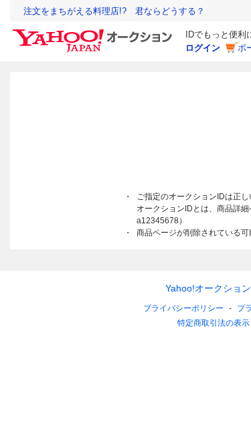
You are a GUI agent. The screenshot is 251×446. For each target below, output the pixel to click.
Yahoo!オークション (208, 288)
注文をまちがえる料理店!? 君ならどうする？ (114, 11)
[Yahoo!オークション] (94, 32)
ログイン (202, 48)
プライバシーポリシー (183, 308)
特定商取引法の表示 (213, 323)
